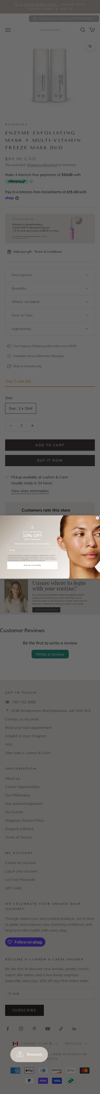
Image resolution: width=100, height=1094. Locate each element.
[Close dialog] (97, 518)
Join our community (32, 565)
